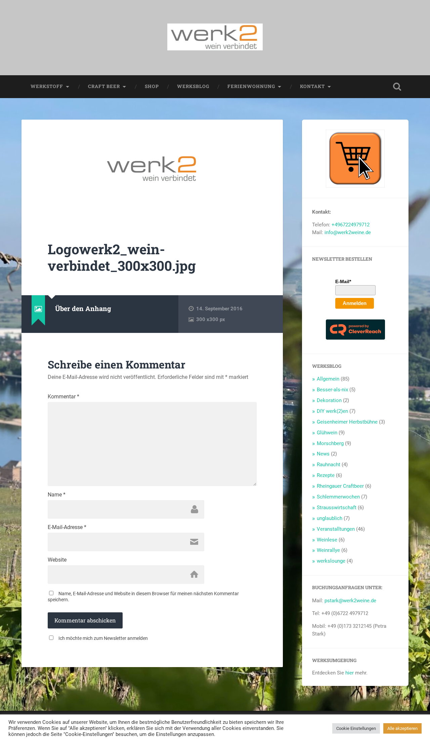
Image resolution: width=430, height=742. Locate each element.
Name (57, 494)
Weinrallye (328, 550)
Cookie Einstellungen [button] (356, 728)
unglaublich (329, 518)
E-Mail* (343, 281)
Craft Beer (104, 86)
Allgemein (328, 379)
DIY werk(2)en (332, 411)
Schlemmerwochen (338, 497)
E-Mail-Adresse (67, 527)
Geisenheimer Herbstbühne (347, 422)
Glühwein (327, 433)
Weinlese (327, 540)
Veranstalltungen (336, 529)
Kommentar (63, 396)
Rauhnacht (328, 465)
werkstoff (47, 86)
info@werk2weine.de (348, 232)
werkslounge (331, 561)
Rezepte (326, 475)
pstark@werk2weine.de (350, 601)
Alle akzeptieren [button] (402, 728)
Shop (152, 86)
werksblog (193, 86)
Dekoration (329, 400)
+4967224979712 (351, 225)
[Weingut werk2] (215, 38)
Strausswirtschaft (336, 508)
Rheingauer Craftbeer (340, 486)
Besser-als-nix (332, 390)
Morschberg (330, 443)
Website (57, 560)
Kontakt (312, 86)
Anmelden (355, 303)
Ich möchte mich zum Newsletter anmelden (103, 638)
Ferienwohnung (251, 86)
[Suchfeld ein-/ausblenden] (397, 86)
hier (349, 673)
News (323, 454)
